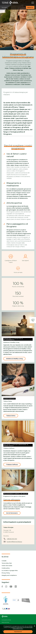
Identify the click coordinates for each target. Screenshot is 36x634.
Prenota (30, 7)
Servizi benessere (12, 513)
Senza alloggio (11, 499)
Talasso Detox (10, 415)
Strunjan (4, 7)
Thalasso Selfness (12, 464)
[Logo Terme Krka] (10, 2)
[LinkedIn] (16, 587)
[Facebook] (2, 587)
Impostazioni (18, 631)
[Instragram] (6, 587)
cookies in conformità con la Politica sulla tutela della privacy (21, 628)
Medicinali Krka (5, 622)
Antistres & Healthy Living (14, 358)
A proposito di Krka (6, 619)
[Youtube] (11, 586)
